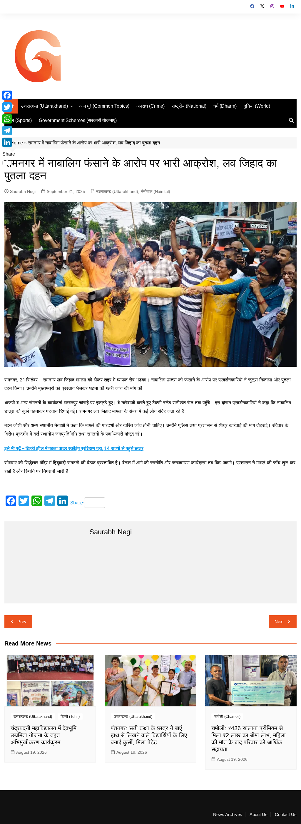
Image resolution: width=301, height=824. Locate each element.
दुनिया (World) (257, 106)
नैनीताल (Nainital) (155, 191)
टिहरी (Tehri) (70, 716)
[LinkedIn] (8, 142)
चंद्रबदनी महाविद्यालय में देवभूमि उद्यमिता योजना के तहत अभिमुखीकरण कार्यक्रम (43, 735)
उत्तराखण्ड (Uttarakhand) (44, 106)
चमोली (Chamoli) (227, 716)
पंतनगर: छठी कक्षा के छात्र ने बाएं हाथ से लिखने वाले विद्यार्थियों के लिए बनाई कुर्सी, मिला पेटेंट (149, 735)
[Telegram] (8, 130)
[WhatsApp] (8, 119)
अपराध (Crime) (150, 106)
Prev (21, 621)
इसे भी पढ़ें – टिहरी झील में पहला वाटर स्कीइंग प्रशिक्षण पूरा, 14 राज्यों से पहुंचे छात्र (73, 448)
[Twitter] (8, 107)
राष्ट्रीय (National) (189, 106)
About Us (258, 814)
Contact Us (286, 814)
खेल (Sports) (19, 120)
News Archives (227, 814)
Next (279, 621)
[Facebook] (8, 95)
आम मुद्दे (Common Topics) (104, 106)
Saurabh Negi (23, 191)
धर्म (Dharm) (225, 106)
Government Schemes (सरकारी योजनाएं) (78, 120)
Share (76, 503)
